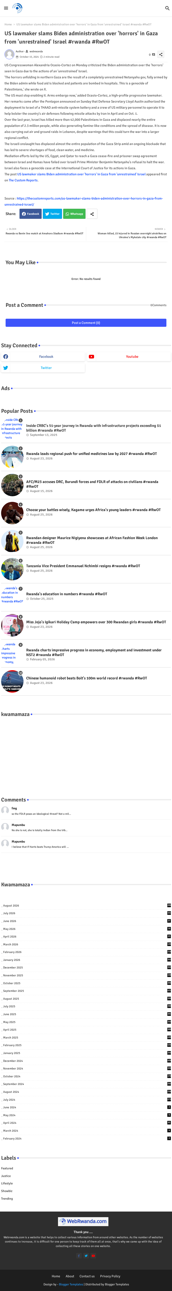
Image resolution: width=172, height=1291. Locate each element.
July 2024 (87, 1100)
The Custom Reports (23, 180)
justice (6, 1176)
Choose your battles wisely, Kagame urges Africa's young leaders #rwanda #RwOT (93, 510)
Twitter (55, 214)
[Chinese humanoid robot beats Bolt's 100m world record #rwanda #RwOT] (12, 681)
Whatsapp (76, 214)
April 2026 (86, 936)
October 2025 (87, 983)
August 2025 (87, 999)
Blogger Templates (71, 1284)
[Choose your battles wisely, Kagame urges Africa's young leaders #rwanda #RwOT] (12, 513)
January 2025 (87, 1053)
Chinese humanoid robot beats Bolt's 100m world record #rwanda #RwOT (86, 678)
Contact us (87, 1276)
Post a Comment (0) (86, 323)
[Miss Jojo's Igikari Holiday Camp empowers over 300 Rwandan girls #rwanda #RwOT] (12, 625)
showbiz (6, 1191)
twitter (46, 368)
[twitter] (86, 1255)
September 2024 (87, 1084)
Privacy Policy (110, 1276)
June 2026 (86, 921)
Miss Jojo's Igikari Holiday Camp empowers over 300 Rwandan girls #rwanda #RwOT (96, 622)
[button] (167, 8)
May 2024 (86, 1115)
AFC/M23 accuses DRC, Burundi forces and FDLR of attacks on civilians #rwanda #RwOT (92, 484)
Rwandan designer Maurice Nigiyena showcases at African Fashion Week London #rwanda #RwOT (92, 540)
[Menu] (6, 8)
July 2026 (87, 913)
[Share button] (92, 214)
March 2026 (87, 944)
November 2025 (87, 975)
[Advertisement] (86, 752)
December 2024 (87, 1061)
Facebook (33, 214)
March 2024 (86, 1131)
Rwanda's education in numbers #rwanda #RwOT (66, 594)
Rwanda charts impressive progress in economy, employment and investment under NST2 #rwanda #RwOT (94, 652)
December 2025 (87, 967)
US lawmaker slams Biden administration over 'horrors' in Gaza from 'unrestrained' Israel (81, 174)
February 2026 (87, 952)
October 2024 (87, 1076)
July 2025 (87, 1006)
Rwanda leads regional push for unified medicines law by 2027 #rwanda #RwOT (91, 454)
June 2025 (87, 1014)
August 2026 (87, 905)
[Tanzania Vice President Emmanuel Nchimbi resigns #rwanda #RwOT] (12, 569)
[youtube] (93, 1255)
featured (7, 1168)
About (70, 1276)
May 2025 (87, 1022)
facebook (46, 356)
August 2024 (87, 1092)
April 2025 (87, 1030)
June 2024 (86, 1107)
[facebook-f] (79, 1255)
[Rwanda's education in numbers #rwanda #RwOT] (12, 597)
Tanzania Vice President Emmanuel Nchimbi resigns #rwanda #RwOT (83, 566)
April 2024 (86, 1123)
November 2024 (87, 1068)
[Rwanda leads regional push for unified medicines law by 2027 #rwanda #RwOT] (12, 457)
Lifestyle (7, 1183)
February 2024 (86, 1138)
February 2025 (87, 1045)
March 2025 (87, 1037)
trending (7, 1199)
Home (8, 24)
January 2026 (87, 960)
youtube (132, 356)
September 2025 (87, 991)
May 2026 (86, 929)
